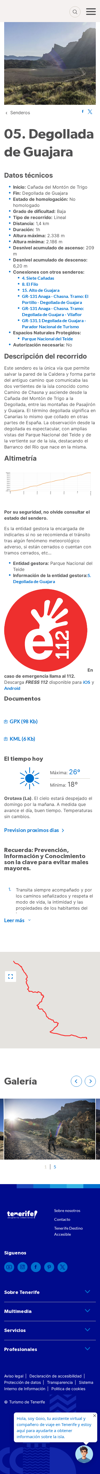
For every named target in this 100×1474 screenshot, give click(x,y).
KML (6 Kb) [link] (22, 739)
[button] (10, 976)
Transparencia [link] (60, 1382)
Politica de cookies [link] (68, 1388)
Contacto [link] (62, 1219)
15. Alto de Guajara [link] (40, 290)
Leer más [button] (14, 920)
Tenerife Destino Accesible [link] (68, 1231)
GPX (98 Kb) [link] (23, 721)
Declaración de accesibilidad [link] (55, 1376)
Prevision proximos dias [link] (31, 830)
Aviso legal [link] (13, 1376)
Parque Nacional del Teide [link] (47, 338)
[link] (20, 112)
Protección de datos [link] (22, 1382)
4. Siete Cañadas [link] (38, 278)
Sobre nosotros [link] (67, 1210)
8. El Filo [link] (30, 284)
